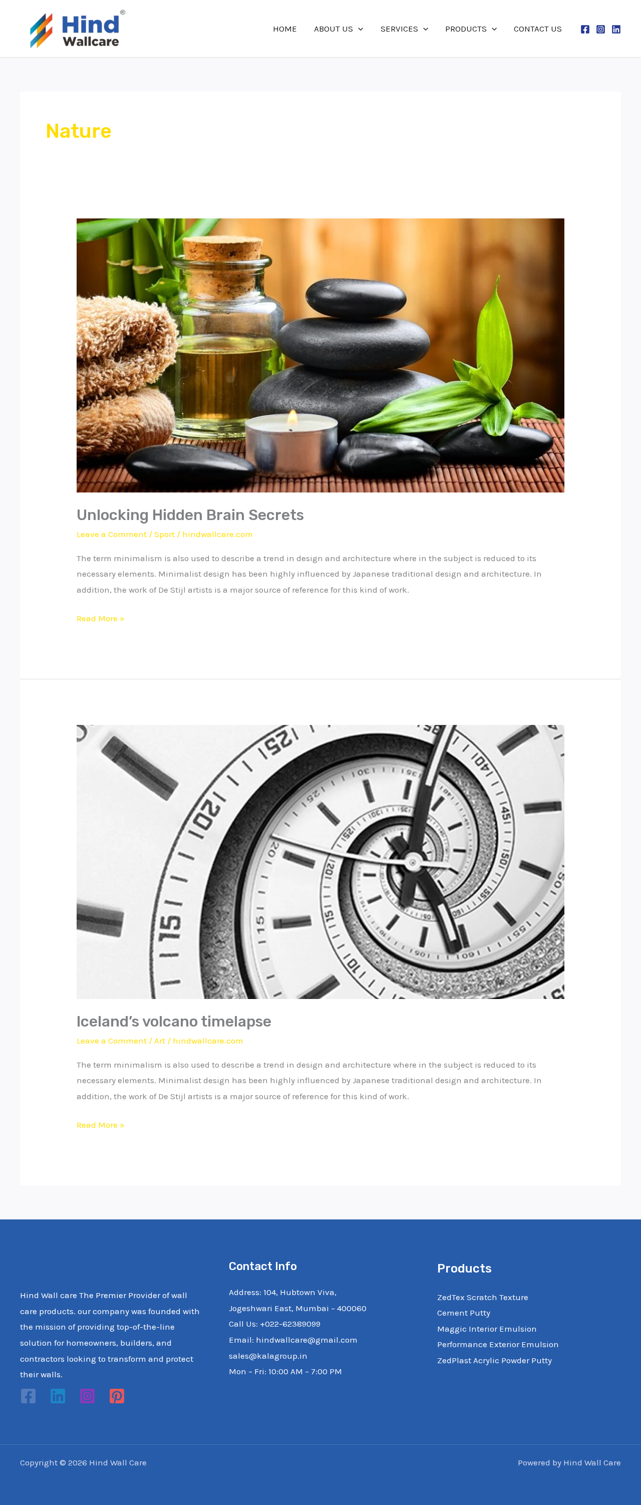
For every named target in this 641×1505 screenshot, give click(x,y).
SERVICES (399, 29)
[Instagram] (600, 29)
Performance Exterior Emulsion (498, 1344)
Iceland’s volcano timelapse (174, 1022)
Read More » (101, 617)
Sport (164, 534)
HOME (285, 29)
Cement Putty (463, 1313)
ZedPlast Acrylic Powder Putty (494, 1360)
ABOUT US (333, 29)
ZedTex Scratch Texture (482, 1297)
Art (159, 1041)
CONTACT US (538, 29)
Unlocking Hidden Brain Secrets (190, 515)
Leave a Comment (112, 534)
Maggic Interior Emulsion (487, 1329)
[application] (358, 29)
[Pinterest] (117, 1396)
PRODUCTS (466, 29)
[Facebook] (585, 29)
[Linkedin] (616, 29)
